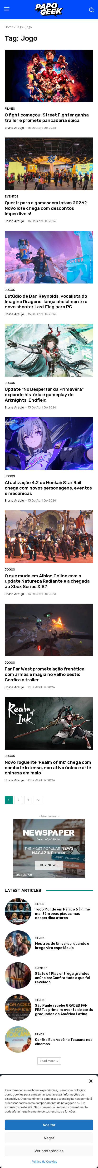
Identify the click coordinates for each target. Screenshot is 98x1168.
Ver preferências (49, 1151)
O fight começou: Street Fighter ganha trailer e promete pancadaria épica (47, 117)
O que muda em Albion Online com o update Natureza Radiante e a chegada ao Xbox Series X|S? (47, 581)
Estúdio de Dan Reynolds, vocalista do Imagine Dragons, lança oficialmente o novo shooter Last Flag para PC (46, 301)
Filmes (10, 108)
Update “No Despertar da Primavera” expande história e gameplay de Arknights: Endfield (44, 394)
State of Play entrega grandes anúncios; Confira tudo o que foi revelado (62, 977)
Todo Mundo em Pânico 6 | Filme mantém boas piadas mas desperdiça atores (62, 913)
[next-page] (38, 800)
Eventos (12, 196)
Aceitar (49, 1125)
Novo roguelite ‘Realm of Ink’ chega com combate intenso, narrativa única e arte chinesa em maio (48, 768)
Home (9, 27)
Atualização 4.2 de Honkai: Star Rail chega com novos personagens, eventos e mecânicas (48, 488)
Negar (49, 1138)
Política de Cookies (44, 1161)
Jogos (10, 289)
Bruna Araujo (14, 127)
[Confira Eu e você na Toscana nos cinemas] (18, 1039)
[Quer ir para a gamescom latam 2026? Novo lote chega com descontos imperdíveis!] (49, 163)
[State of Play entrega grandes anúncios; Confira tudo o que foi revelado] (18, 975)
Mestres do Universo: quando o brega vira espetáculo (62, 945)
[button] (90, 1081)
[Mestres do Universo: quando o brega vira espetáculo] (18, 943)
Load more (47, 1061)
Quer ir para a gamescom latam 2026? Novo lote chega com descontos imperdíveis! (46, 208)
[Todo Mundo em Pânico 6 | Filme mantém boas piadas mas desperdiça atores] (18, 911)
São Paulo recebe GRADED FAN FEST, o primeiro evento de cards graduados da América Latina (64, 1009)
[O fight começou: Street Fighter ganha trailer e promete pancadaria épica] (49, 76)
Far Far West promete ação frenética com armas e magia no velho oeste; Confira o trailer (44, 674)
